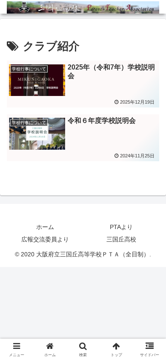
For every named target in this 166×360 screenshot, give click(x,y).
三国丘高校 (121, 239)
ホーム (45, 227)
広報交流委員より (45, 239)
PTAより (121, 227)
